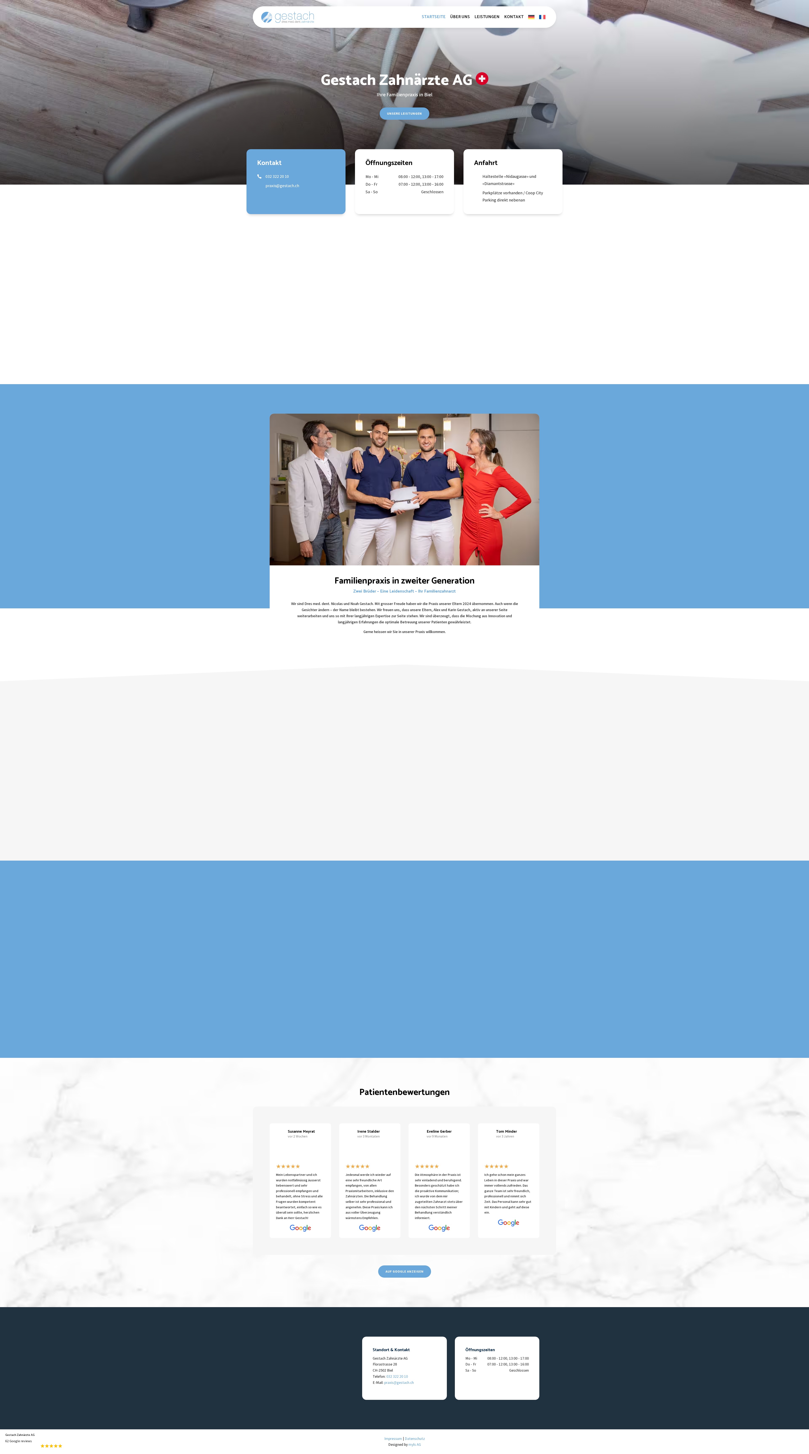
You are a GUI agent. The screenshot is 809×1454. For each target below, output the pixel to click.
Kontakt (514, 17)
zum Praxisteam (434, 319)
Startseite (434, 17)
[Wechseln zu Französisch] (542, 17)
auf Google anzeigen (405, 1271)
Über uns (460, 17)
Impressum (393, 1438)
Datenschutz (415, 1438)
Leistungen (487, 17)
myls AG (415, 1444)
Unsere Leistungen (404, 113)
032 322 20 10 (397, 1376)
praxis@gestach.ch (399, 1382)
